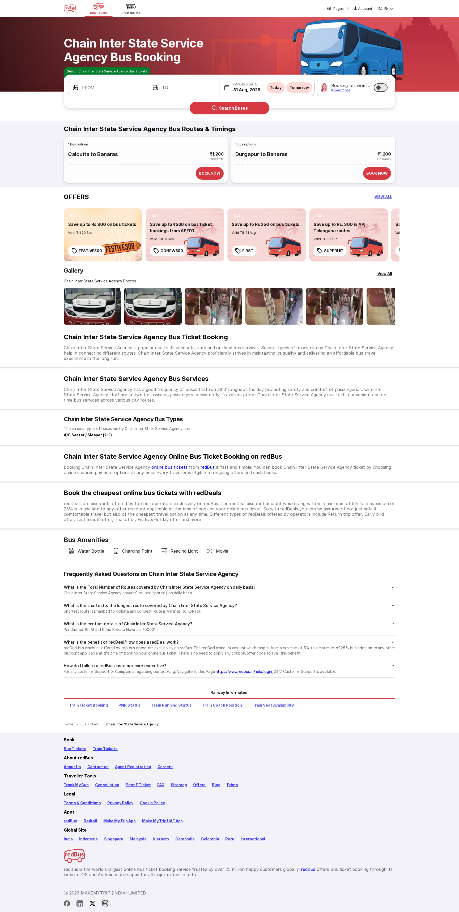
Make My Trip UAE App (162, 821)
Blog (216, 784)
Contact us (98, 766)
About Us (72, 766)
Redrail (90, 821)
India (68, 839)
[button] (106, 87)
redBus (207, 467)
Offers (199, 784)
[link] (103, 234)
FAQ (160, 784)
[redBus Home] (70, 8)
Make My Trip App (119, 821)
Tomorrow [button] (299, 87)
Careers (165, 766)
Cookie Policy (152, 803)
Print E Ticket (138, 784)
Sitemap (179, 784)
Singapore (113, 839)
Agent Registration (133, 766)
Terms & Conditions (82, 803)
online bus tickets (169, 467)
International (253, 839)
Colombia (210, 839)
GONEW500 (171, 250)
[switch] (381, 87)
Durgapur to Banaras (261, 154)
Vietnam (161, 839)
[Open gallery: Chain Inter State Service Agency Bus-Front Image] (92, 306)
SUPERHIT (333, 250)
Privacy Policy (120, 803)
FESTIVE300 (90, 250)
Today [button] (276, 87)
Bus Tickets (75, 748)
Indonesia (88, 839)
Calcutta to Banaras (93, 154)
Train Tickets (105, 748)
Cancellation (107, 784)
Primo (232, 784)
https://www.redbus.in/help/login (244, 671)
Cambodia (185, 839)
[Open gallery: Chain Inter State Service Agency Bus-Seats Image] (213, 306)
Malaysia (138, 839)
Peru (229, 839)
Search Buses (233, 108)
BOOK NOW (209, 173)
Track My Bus (76, 784)
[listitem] (73, 216)
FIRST (247, 250)
